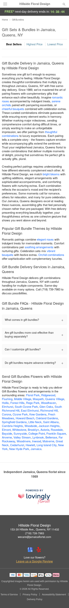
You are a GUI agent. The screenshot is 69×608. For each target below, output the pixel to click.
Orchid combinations (51, 255)
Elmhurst (7, 407)
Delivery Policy (34, 599)
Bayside (7, 433)
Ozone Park (20, 414)
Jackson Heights (49, 426)
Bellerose (51, 437)
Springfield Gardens (14, 422)
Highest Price (34, 44)
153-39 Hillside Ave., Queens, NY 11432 (34, 529)
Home (5, 19)
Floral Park (33, 395)
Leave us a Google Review (34, 561)
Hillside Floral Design (34, 3)
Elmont (6, 430)
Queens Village (54, 399)
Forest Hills (17, 403)
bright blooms (51, 174)
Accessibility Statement (54, 594)
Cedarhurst (17, 445)
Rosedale (57, 430)
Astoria (44, 430)
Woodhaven (48, 403)
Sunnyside (20, 433)
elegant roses (45, 239)
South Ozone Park (26, 407)
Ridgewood (48, 395)
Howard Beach (25, 418)
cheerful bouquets (13, 109)
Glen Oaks (46, 407)
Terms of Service (9, 594)
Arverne (7, 437)
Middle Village (22, 399)
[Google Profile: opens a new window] (30, 549)
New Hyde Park (19, 449)
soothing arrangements (39, 247)
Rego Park (32, 403)
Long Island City (47, 445)
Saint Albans (51, 422)
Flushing (7, 399)
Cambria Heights (12, 426)
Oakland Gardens (47, 418)
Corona (6, 414)
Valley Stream (22, 437)
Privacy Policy (30, 594)
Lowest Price (55, 44)
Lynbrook (38, 437)
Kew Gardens (38, 414)
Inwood (36, 441)
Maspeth (38, 399)
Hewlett (30, 445)
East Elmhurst (30, 410)
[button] (61, 599)
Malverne (48, 441)
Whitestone (19, 430)
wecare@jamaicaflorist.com (34, 537)
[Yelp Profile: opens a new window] (38, 549)
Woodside (31, 426)
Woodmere (23, 441)
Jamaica (36, 449)
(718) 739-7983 (34, 533)
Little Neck (35, 422)
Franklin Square (56, 433)
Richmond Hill (49, 410)
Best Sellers (14, 44)
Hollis (5, 403)
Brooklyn (33, 430)
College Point (36, 433)
